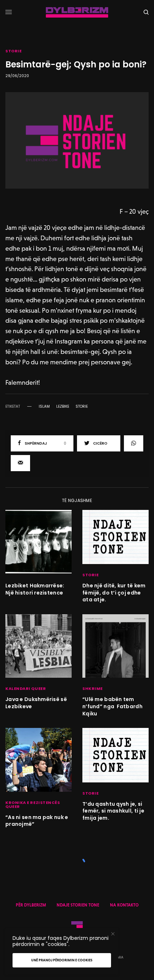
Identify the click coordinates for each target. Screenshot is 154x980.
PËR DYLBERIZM (31, 905)
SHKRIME (92, 688)
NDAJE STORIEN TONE (78, 905)
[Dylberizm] (77, 12)
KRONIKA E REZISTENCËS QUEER (32, 804)
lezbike (62, 406)
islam (44, 406)
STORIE (13, 51)
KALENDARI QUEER (25, 688)
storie (82, 406)
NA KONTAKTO (124, 905)
